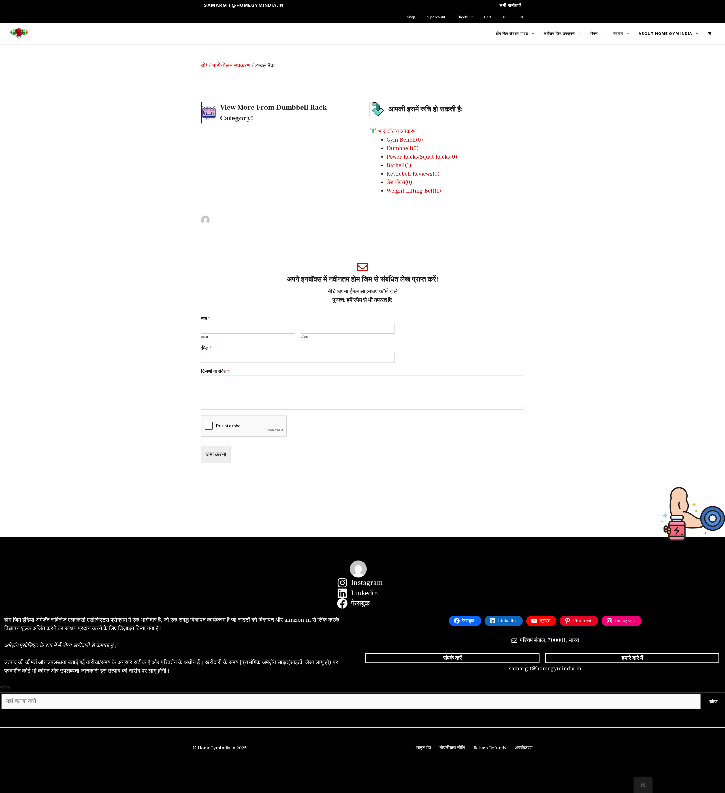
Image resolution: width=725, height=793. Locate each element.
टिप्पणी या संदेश (215, 371)
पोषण (594, 33)
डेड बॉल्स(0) (399, 182)
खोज (5, 688)
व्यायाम (618, 33)
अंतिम (304, 337)
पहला (204, 337)
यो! (204, 65)
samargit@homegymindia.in (243, 5)
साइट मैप (423, 748)
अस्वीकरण (523, 748)
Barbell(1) (399, 165)
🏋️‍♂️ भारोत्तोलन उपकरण (393, 131)
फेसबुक (360, 603)
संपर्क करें (452, 658)
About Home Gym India (665, 33)
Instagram (367, 582)
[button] (533, 33)
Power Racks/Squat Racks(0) (422, 157)
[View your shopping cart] (709, 33)
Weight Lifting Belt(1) (414, 191)
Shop (411, 17)
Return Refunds (490, 748)
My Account (436, 17)
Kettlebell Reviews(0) (413, 174)
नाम (205, 318)
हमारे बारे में (632, 658)
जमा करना (216, 454)
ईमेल (206, 348)
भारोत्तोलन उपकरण (231, 65)
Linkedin (364, 593)
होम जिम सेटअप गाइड (512, 33)
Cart (487, 17)
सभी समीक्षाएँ (510, 5)
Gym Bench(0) (405, 140)
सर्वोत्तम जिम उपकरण (559, 33)
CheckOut (465, 17)
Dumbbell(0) (403, 148)
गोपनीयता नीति (452, 748)
